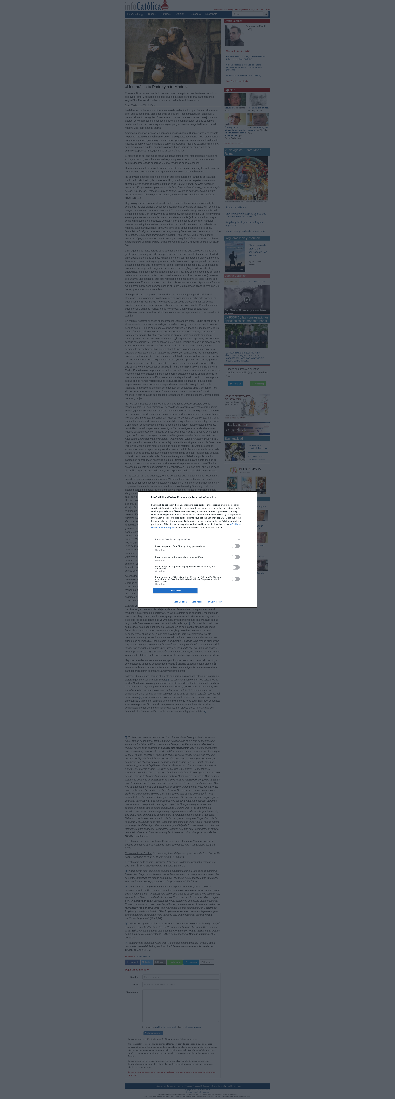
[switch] (236, 546)
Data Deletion (180, 602)
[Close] (251, 497)
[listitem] (197, 539)
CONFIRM (175, 591)
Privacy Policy (215, 602)
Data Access (197, 602)
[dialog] (197, 550)
